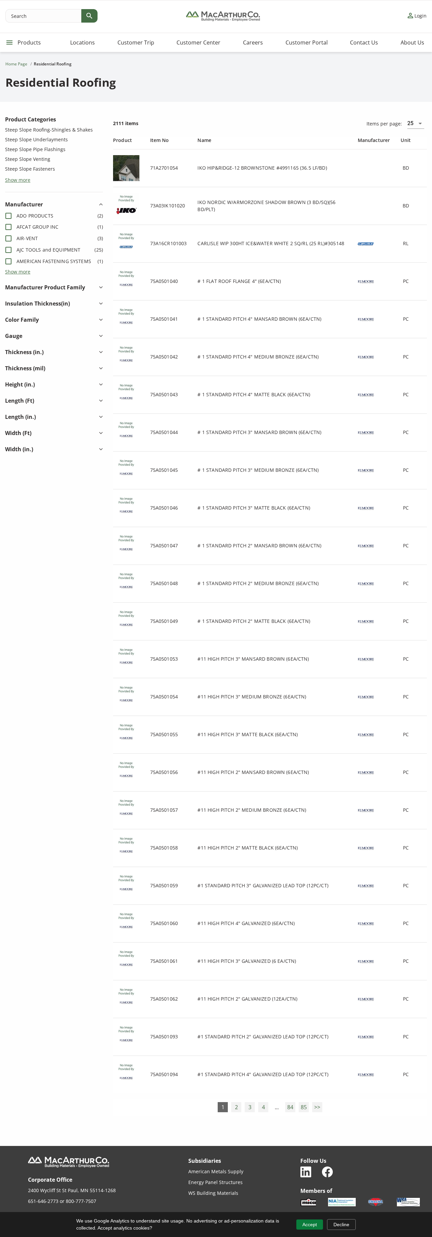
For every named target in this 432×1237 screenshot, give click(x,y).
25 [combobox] (410, 123)
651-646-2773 (43, 1201)
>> (317, 1107)
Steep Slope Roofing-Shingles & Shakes (49, 129)
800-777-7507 (81, 1201)
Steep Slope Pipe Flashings (35, 149)
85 (304, 1107)
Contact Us (364, 42)
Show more (17, 179)
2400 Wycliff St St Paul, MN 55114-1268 (72, 1190)
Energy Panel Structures (215, 1182)
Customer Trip (135, 42)
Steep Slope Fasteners (30, 169)
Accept (309, 1224)
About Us (412, 42)
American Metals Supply (215, 1171)
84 (290, 1107)
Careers (253, 42)
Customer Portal (307, 42)
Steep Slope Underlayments (36, 139)
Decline (341, 1224)
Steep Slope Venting (27, 159)
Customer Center (198, 42)
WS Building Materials (213, 1193)
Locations (82, 42)
